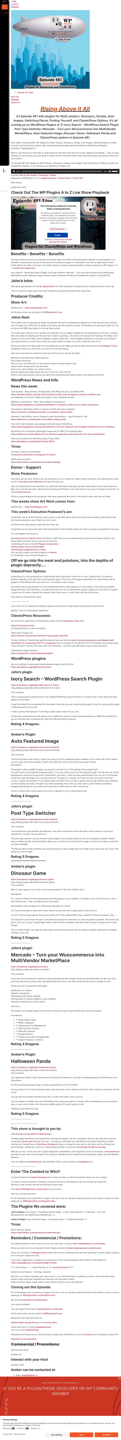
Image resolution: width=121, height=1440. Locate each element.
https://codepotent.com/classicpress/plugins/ (32, 653)
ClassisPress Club (71, 621)
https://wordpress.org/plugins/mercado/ (29, 966)
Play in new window (28, 175)
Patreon (53, 552)
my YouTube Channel (20, 492)
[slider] (115, 171)
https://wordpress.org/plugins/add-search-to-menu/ (35, 685)
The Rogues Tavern (108, 346)
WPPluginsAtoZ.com (52, 312)
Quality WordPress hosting (93, 1147)
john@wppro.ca (85, 1162)
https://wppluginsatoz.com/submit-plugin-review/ (34, 1263)
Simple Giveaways (39, 1177)
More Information (57, 229)
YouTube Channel (60, 1267)
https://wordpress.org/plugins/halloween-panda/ (33, 1067)
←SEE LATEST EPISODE (15, 4)
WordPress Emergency (47, 1144)
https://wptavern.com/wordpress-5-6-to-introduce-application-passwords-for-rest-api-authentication (58, 434)
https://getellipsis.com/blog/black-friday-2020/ (32, 441)
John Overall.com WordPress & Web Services (31, 1134)
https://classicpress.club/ (22, 625)
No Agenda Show (47, 286)
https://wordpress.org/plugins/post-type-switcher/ (34, 819)
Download (43, 175)
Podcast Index (64, 178)
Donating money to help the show (26, 538)
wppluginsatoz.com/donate (50, 1309)
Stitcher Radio (17, 1322)
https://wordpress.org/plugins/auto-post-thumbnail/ (35, 747)
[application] (65, 171)
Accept (57, 235)
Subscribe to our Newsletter (23, 1339)
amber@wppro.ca (30, 1375)
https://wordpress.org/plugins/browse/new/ (31, 667)
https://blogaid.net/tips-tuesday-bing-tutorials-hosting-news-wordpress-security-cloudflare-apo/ (56, 394)
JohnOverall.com (29, 1141)
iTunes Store (51, 1322)
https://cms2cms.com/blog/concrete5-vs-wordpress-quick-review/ (41, 412)
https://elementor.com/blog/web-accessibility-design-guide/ (38, 419)
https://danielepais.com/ (36, 308)
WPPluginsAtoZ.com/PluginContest (39, 1201)
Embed (53, 175)
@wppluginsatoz (43, 1327)
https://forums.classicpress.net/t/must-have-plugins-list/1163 (39, 635)
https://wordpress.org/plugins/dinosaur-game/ (32, 879)
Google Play (30, 1322)
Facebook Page (32, 1330)
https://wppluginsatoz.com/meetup (89, 1243)
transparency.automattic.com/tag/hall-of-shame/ (33, 454)
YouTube (88, 1334)
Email (75, 178)
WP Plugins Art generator (46, 544)
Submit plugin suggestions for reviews (28, 549)
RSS (81, 178)
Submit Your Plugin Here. (24, 268)
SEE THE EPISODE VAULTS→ (15, 100)
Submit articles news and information (28, 547)
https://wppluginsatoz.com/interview (84, 1248)
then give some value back (31, 481)
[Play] (14, 171)
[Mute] (110, 171)
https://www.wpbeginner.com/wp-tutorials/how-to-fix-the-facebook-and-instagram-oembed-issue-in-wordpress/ (63, 427)
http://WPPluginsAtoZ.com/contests (32, 1189)
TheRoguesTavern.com (41, 1252)
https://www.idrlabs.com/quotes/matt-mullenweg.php (35, 462)
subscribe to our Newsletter (34, 1300)
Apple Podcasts (49, 178)
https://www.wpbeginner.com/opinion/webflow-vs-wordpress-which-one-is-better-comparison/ (55, 404)
